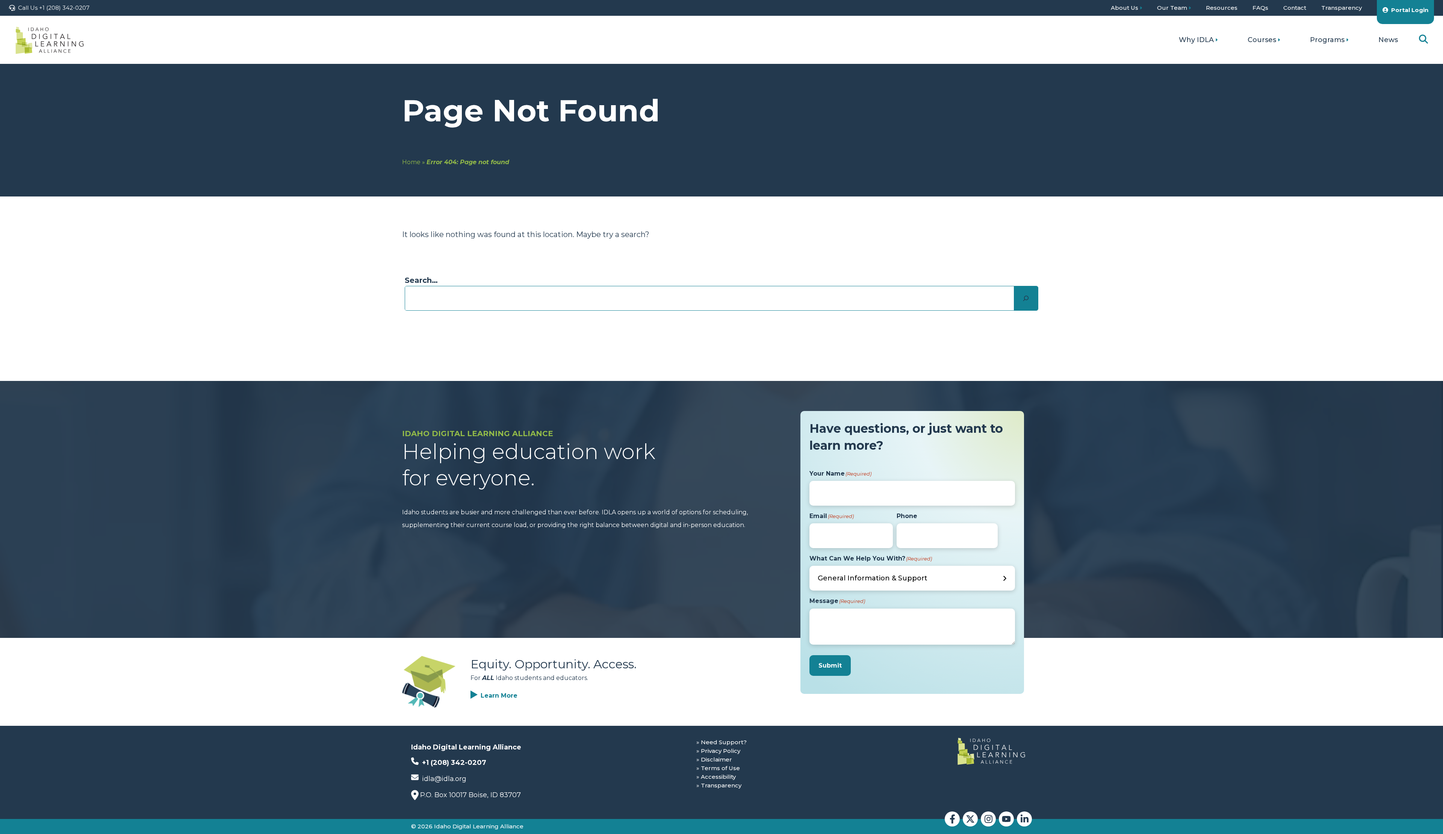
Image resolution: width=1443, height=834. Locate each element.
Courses (1262, 40)
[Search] (1026, 298)
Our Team (1172, 7)
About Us (1124, 7)
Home (411, 162)
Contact (1294, 7)
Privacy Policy (720, 750)
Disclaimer (716, 759)
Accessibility (718, 776)
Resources (1221, 7)
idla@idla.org (443, 779)
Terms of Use (720, 768)
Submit (830, 665)
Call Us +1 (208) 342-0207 (53, 7)
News (1388, 40)
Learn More (499, 695)
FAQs (1260, 7)
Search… (421, 280)
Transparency (1341, 7)
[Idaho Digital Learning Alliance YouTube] (1006, 818)
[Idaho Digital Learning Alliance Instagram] (988, 818)
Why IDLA (1196, 40)
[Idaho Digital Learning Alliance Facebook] (952, 818)
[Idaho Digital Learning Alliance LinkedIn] (1024, 818)
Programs (1327, 40)
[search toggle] (1423, 40)
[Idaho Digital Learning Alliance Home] (49, 40)
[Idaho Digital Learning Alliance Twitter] (970, 818)
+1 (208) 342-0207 (453, 762)
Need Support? (724, 742)
